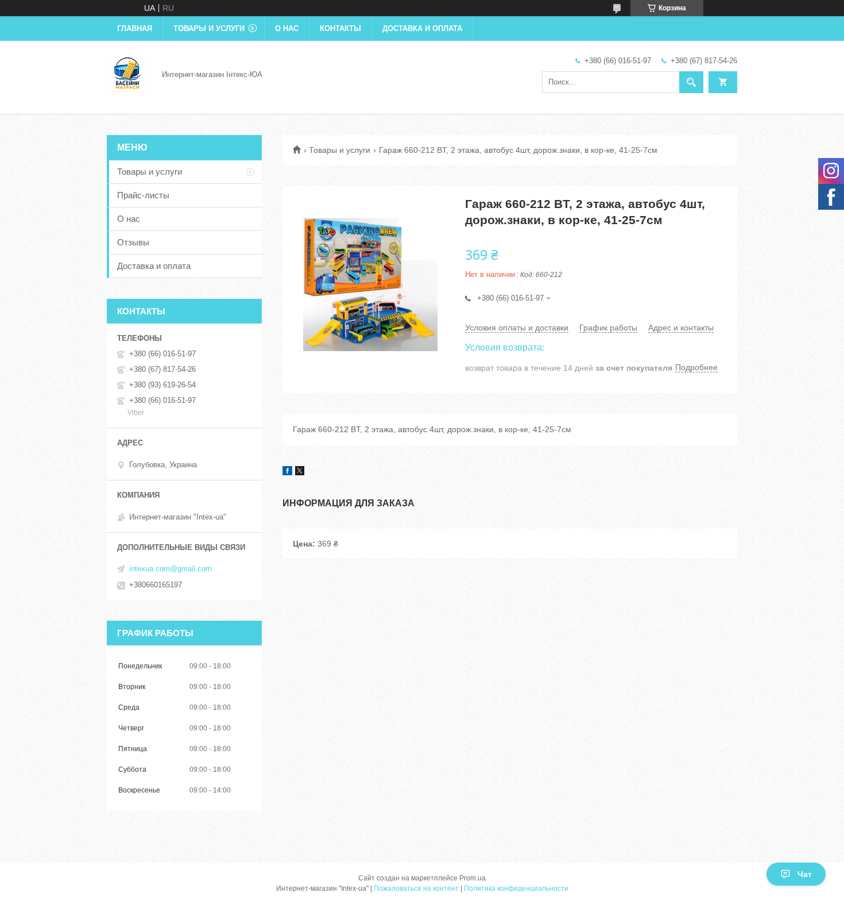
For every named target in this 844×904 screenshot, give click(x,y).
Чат (804, 874)
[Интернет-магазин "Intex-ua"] (127, 73)
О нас (287, 28)
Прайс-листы (143, 195)
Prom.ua (472, 878)
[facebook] (287, 472)
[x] (299, 472)
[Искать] (691, 82)
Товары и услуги (209, 28)
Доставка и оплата (422, 28)
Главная (134, 28)
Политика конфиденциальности (516, 888)
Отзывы (133, 242)
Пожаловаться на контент (416, 888)
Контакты (340, 28)
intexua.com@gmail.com (170, 568)
